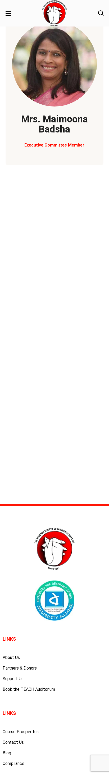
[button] (100, 13)
